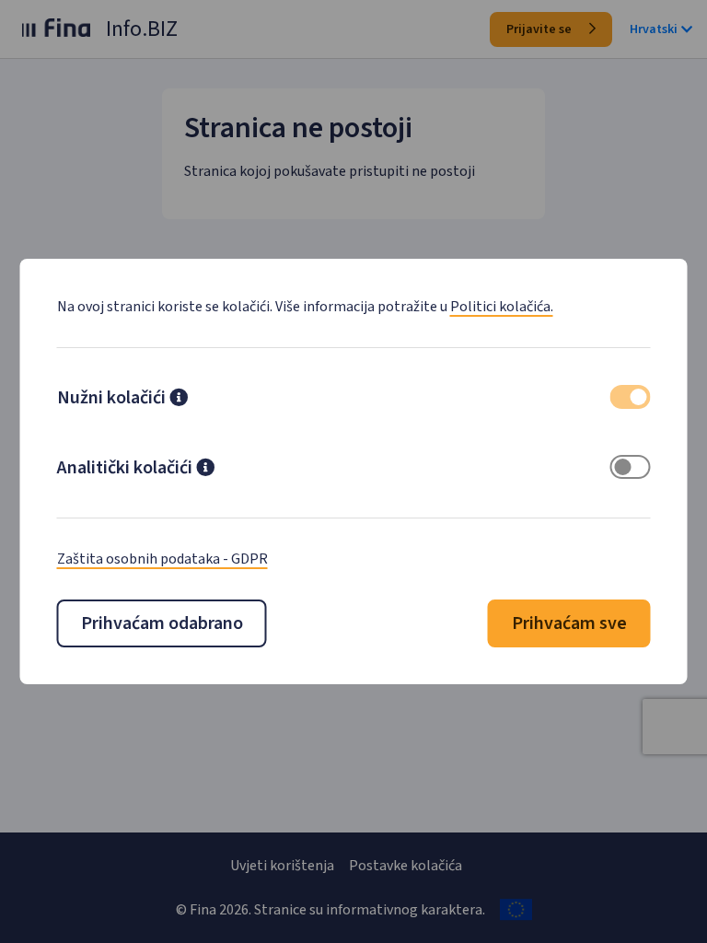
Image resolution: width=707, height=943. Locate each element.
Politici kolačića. (501, 307)
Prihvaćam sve (569, 623)
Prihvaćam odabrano (162, 623)
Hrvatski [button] (654, 29)
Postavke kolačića (405, 866)
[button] (178, 400)
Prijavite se (540, 29)
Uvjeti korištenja (282, 866)
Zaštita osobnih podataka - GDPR (162, 559)
